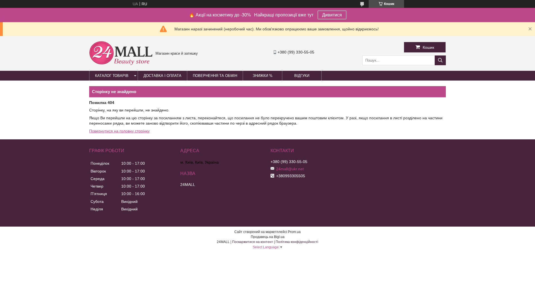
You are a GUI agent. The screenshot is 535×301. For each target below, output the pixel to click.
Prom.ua (294, 232)
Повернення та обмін (215, 76)
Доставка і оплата (162, 76)
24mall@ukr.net (290, 169)
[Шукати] (440, 60)
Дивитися (332, 15)
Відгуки (301, 76)
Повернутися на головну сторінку (119, 131)
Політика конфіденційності (297, 242)
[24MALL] (121, 64)
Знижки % (263, 76)
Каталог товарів (111, 76)
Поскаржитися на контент (252, 242)
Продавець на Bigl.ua (267, 237)
